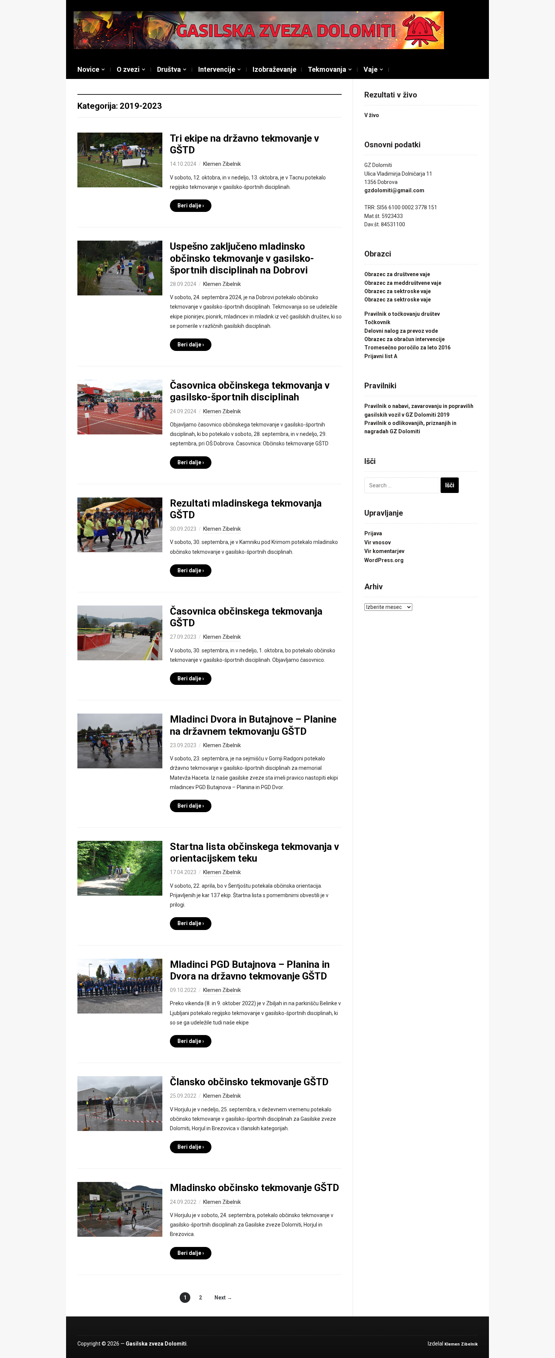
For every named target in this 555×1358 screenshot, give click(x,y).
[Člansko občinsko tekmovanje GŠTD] (119, 1103)
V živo (371, 115)
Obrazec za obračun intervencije (404, 339)
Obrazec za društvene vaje (397, 274)
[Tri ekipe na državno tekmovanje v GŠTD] (119, 159)
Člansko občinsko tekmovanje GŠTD (249, 1082)
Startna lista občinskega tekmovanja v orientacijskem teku (254, 852)
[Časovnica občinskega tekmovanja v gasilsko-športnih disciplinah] (119, 406)
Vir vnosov (377, 542)
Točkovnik (377, 322)
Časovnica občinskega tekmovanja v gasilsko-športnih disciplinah (250, 391)
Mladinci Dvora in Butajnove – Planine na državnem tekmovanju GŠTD (253, 725)
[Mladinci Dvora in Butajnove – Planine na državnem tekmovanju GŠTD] (119, 741)
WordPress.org (384, 560)
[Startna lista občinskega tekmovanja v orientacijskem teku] (119, 868)
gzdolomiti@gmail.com (394, 190)
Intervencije (216, 69)
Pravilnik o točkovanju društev (402, 314)
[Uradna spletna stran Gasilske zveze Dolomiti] (259, 30)
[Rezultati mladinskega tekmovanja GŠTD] (119, 524)
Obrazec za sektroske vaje (397, 291)
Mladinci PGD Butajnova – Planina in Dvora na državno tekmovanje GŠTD (250, 970)
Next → (223, 1298)
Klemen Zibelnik (222, 164)
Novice (88, 69)
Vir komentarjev (384, 551)
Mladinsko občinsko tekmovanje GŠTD (254, 1187)
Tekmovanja (327, 69)
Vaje (371, 69)
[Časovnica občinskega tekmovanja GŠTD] (119, 632)
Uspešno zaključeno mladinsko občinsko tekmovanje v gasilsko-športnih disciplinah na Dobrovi (242, 258)
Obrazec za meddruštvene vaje (402, 283)
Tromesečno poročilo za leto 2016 (407, 348)
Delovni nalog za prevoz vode (401, 331)
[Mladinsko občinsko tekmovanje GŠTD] (119, 1209)
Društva (169, 69)
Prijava (373, 533)
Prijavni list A (380, 356)
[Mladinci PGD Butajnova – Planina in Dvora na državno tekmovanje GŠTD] (119, 986)
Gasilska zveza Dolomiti (156, 1344)
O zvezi (128, 69)
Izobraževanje (274, 69)
